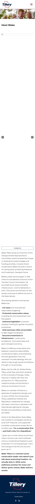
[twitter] (19, 501)
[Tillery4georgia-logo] (7, 2)
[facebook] (16, 501)
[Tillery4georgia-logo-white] (17, 479)
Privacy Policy (19, 496)
